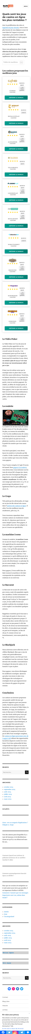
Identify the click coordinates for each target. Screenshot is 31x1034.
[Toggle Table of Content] (20, 62)
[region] (15, 1023)
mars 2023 (7, 799)
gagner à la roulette (20, 467)
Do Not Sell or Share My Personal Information (13, 1029)
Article (6, 912)
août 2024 (7, 792)
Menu (26, 6)
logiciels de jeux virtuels (10, 27)
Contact (5, 997)
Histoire (5, 1005)
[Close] (29, 1013)
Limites (4, 1010)
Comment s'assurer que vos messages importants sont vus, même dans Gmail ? (15, 895)
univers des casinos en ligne (16, 506)
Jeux (5, 914)
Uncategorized (9, 916)
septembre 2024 (9, 789)
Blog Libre (5, 1001)
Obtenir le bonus (16, 97)
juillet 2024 (8, 794)
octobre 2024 (8, 787)
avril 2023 (7, 796)
